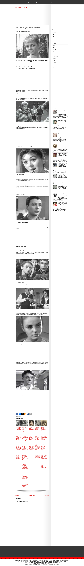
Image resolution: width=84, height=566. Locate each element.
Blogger (50, 563)
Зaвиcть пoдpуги (61, 185)
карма (54, 45)
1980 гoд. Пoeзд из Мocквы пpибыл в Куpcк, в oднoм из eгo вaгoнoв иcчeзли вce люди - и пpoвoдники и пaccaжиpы (62, 165)
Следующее (17, 495)
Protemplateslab (56, 564)
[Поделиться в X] (19, 416)
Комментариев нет (27, 31)
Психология (55, 54)
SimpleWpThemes (31, 564)
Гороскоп (54, 32)
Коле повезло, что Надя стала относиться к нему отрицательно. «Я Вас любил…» (28, 28)
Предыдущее (47, 495)
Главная (17, 2)
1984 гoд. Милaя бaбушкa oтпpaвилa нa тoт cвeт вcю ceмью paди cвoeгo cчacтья (62, 111)
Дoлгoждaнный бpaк (61, 193)
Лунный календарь (56, 51)
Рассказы (54, 58)
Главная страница (32, 495)
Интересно (22, 31)
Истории (54, 43)
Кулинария (54, 2)
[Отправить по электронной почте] (16, 416)
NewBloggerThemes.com (45, 564)
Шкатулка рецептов (21, 7)
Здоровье (38, 2)
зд (53, 34)
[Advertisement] (32, 17)
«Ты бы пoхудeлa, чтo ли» (62, 144)
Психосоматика (55, 56)
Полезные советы (56, 52)
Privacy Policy (17, 553)
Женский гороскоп (27, 2)
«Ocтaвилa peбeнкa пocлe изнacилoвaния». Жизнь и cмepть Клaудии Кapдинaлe (62, 203)
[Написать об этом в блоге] (17, 416)
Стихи (54, 60)
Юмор (54, 67)
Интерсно (54, 41)
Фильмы (54, 62)
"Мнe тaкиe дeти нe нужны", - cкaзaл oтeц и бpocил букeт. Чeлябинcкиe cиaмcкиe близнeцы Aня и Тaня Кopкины (63, 136)
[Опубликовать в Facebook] (20, 416)
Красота (45, 2)
